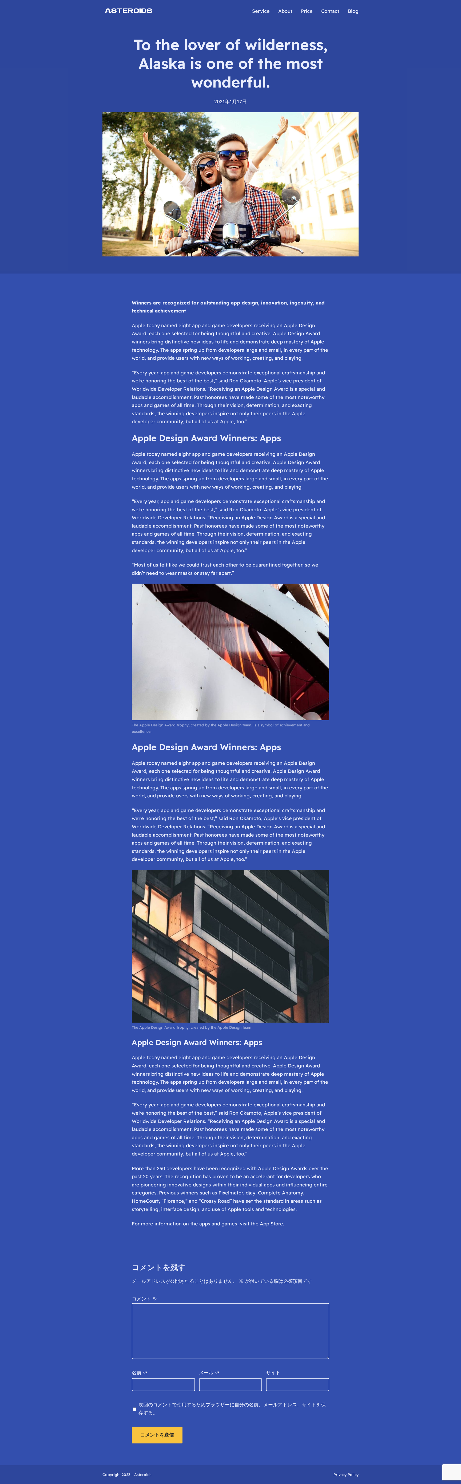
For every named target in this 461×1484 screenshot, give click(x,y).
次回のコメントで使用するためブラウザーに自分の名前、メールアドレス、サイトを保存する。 (232, 1409)
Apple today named (154, 763)
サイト (273, 1373)
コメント (144, 1299)
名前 (140, 1373)
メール (209, 1373)
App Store (271, 1224)
